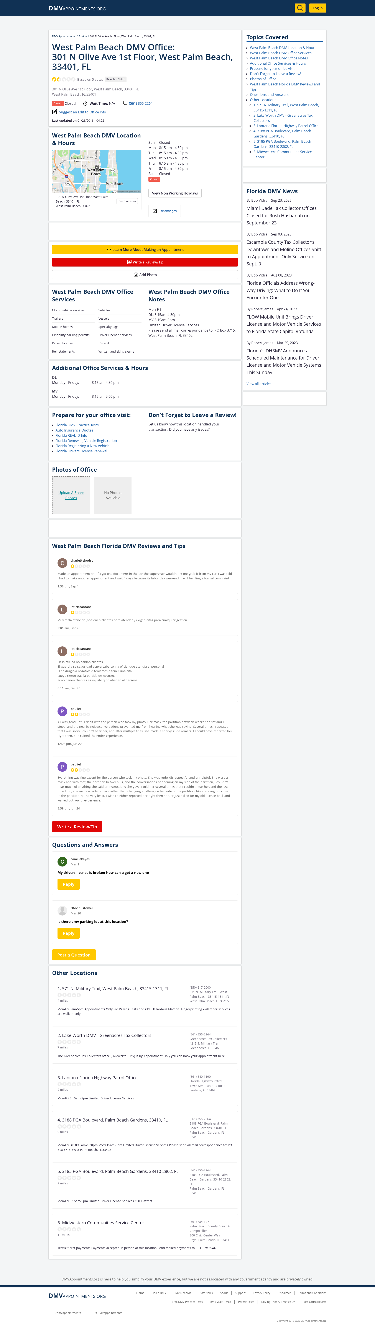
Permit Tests (246, 1302)
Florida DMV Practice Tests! (78, 425)
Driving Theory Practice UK (278, 1302)
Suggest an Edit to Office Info (82, 112)
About (224, 1293)
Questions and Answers (269, 94)
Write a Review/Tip (148, 262)
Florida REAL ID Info (71, 435)
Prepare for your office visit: (273, 68)
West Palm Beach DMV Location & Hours (283, 47)
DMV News (206, 1293)
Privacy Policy (261, 1293)
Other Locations (263, 99)
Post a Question (74, 955)
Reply (68, 884)
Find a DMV (158, 1293)
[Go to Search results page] (300, 8)
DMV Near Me (182, 1293)
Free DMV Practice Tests (187, 1302)
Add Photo (148, 274)
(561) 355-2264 (141, 103)
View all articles (259, 383)
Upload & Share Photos (71, 495)
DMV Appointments (64, 36)
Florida (83, 36)
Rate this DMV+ (115, 79)
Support (240, 1293)
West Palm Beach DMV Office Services (281, 53)
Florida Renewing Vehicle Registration (86, 440)
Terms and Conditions (312, 1293)
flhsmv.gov (169, 211)
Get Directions (127, 201)
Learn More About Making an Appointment (148, 249)
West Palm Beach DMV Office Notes (279, 58)
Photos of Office (263, 79)
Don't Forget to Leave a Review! (275, 73)
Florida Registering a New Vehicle (83, 445)
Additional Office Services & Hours (278, 63)
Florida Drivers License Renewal (81, 451)
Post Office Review (314, 1302)
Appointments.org (77, 9)
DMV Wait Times (220, 1302)
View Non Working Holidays (175, 193)
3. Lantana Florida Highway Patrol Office (286, 125)
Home (140, 1293)
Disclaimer (284, 1293)
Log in (318, 8)
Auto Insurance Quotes (74, 430)
